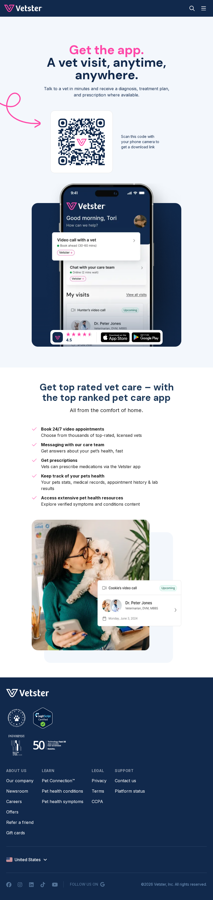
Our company (20, 780)
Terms (98, 791)
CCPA (97, 801)
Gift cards (15, 832)
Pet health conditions (62, 791)
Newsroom (17, 791)
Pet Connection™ (58, 780)
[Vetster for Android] (146, 337)
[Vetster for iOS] (115, 337)
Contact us (125, 780)
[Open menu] (203, 8)
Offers (12, 812)
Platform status (130, 791)
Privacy (99, 780)
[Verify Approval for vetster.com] (43, 718)
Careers (14, 801)
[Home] (23, 8)
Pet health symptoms (62, 801)
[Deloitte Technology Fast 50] (49, 745)
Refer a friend (20, 822)
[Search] (192, 8)
